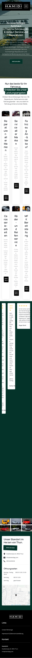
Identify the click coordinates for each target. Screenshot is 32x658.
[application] (16, 595)
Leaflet (12, 604)
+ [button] (4, 587)
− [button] (4, 589)
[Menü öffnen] (26, 6)
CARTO (28, 604)
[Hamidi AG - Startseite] (13, 6)
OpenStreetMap (18, 604)
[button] (16, 595)
